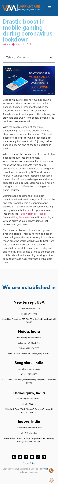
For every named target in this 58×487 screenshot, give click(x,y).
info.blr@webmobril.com (29, 369)
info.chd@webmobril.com (28, 398)
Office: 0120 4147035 (29, 348)
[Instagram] (38, 457)
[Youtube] (32, 457)
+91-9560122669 (29, 403)
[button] (49, 6)
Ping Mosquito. (21, 217)
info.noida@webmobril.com (29, 337)
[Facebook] (14, 457)
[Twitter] (20, 457)
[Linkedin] (26, 457)
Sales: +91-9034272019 (29, 343)
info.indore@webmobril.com (29, 427)
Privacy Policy (29, 463)
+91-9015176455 (29, 433)
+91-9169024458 (29, 374)
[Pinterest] (44, 457)
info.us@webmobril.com (29, 308)
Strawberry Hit (29, 213)
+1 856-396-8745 (29, 313)
